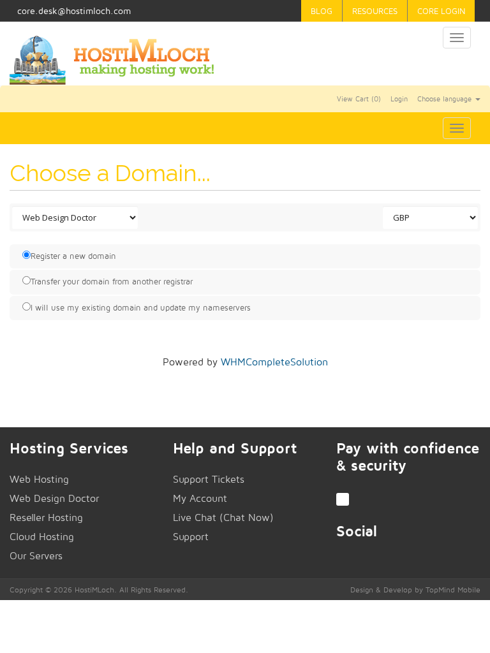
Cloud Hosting (42, 537)
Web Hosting (39, 479)
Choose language (445, 98)
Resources (374, 11)
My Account (200, 498)
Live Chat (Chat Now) (223, 517)
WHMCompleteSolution (274, 362)
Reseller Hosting (46, 517)
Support (191, 537)
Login (399, 98)
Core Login (441, 11)
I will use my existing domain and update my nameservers (141, 307)
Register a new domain (73, 256)
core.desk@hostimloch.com (74, 10)
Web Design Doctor (54, 498)
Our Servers (36, 556)
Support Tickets (208, 479)
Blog (321, 11)
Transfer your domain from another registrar (112, 281)
